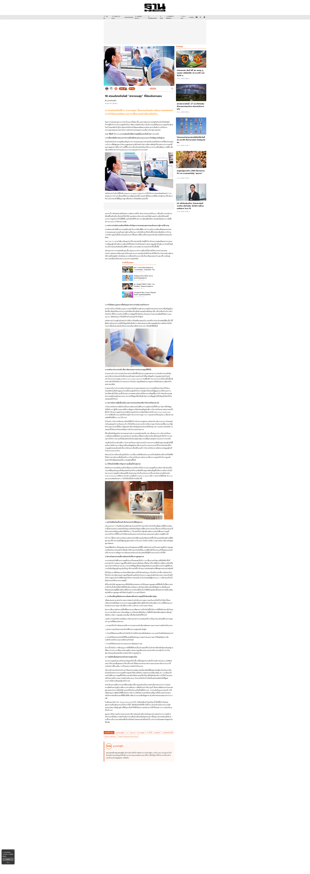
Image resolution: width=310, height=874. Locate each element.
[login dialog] (204, 17)
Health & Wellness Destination (128, 736)
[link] (191, 66)
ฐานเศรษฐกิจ (120, 733)
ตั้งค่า (8, 862)
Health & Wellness (110, 736)
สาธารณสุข (141, 733)
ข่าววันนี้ (149, 733)
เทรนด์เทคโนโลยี (168, 733)
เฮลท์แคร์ (157, 733)
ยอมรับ (8, 859)
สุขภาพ (133, 733)
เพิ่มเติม (4, 856)
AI (127, 733)
